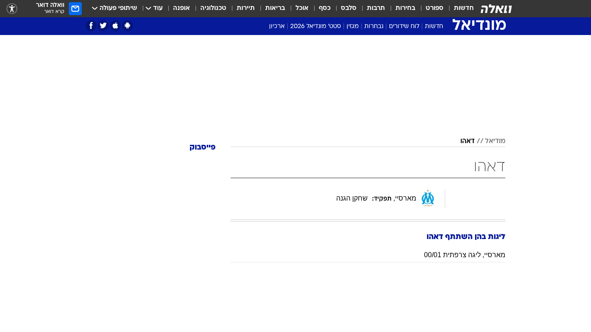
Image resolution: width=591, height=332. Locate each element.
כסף (325, 8)
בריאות (275, 8)
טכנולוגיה (213, 8)
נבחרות (373, 26)
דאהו (467, 141)
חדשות (464, 8)
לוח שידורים (404, 26)
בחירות (405, 8)
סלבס (349, 8)
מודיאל (495, 141)
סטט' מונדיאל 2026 (315, 26)
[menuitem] (458, 8)
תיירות (246, 8)
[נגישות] (11, 8)
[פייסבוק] (91, 25)
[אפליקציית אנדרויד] (127, 25)
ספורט (434, 8)
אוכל (302, 8)
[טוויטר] (103, 25)
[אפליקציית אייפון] (115, 25)
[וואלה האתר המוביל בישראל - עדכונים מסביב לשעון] (496, 8)
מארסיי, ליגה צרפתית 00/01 (464, 255)
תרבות (376, 8)
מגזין (353, 26)
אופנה (181, 8)
